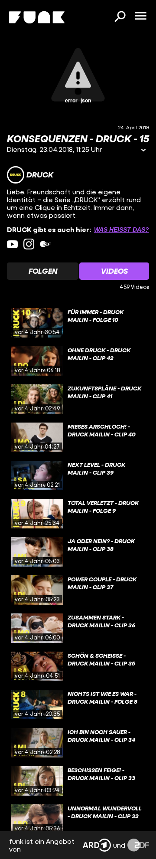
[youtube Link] (12, 244)
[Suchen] (119, 17)
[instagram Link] (28, 244)
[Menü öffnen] (140, 16)
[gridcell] (78, 323)
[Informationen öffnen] (143, 150)
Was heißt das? (121, 229)
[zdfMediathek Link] (45, 244)
